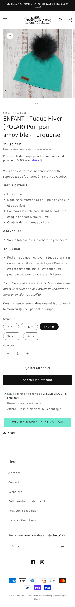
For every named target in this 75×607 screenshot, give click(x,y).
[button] (5, 20)
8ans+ (32, 336)
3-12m (29, 327)
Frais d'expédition (12, 149)
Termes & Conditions (22, 520)
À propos (14, 473)
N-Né (11, 327)
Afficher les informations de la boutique (34, 409)
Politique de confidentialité (26, 501)
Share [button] (12, 433)
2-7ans (12, 336)
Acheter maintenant (37, 380)
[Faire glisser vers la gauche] (28, 104)
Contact (13, 482)
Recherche (15, 492)
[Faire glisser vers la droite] (46, 104)
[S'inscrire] (62, 546)
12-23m (49, 327)
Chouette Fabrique (24, 595)
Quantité (8, 345)
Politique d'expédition (23, 511)
